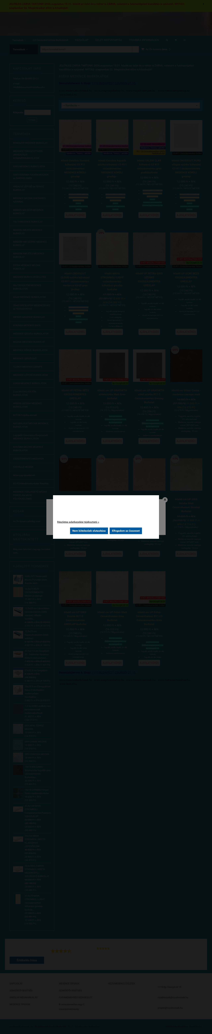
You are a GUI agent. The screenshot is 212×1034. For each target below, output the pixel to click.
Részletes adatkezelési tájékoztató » (78, 522)
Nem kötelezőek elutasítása (89, 530)
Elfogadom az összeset (126, 530)
